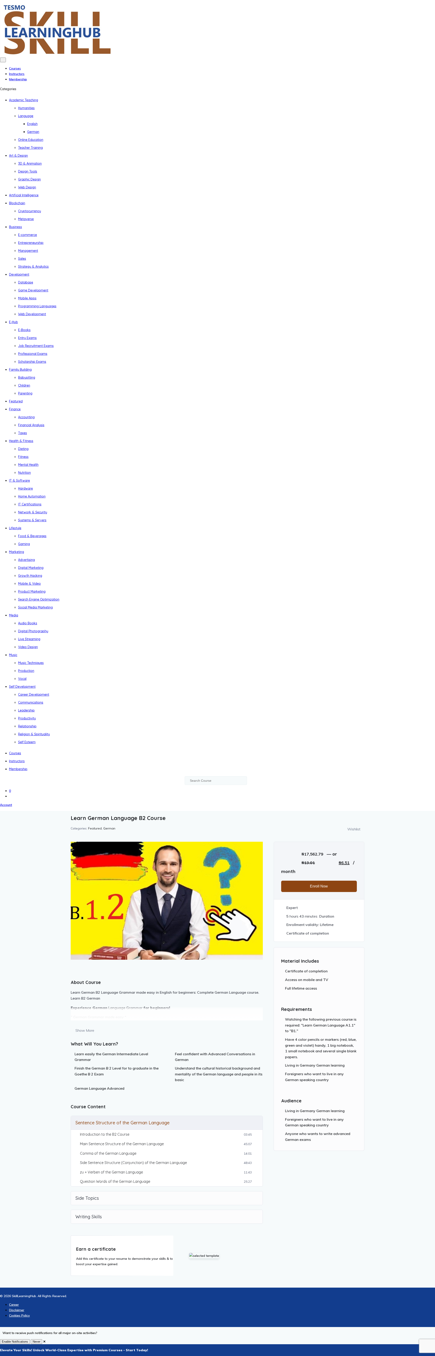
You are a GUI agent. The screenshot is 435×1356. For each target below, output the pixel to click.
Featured (16, 401)
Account (6, 805)
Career (14, 1305)
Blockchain (17, 203)
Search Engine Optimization (38, 599)
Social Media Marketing (35, 607)
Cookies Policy (19, 1315)
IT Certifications (29, 504)
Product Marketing (32, 591)
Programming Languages (37, 306)
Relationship (27, 726)
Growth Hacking (30, 576)
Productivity (27, 718)
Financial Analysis (31, 425)
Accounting (26, 417)
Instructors (16, 74)
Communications (30, 702)
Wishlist (353, 829)
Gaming (24, 544)
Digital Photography (33, 631)
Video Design (28, 647)
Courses (15, 68)
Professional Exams (32, 354)
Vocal (22, 679)
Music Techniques (31, 663)
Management (28, 251)
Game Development (33, 290)
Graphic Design (29, 179)
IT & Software (19, 480)
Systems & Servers (32, 520)
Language (25, 116)
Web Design (27, 187)
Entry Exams (27, 338)
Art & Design (18, 156)
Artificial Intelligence (24, 195)
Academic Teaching (23, 100)
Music (13, 655)
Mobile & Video (29, 584)
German (33, 132)
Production (26, 671)
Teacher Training (30, 148)
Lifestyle (15, 528)
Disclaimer (16, 1310)
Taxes (22, 433)
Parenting (25, 393)
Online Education (30, 140)
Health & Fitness (21, 441)
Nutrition (24, 473)
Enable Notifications (15, 1341)
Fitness (23, 457)
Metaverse (26, 219)
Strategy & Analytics (33, 266)
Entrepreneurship (31, 243)
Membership (18, 79)
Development (19, 274)
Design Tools (27, 171)
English (32, 124)
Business (15, 227)
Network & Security (32, 512)
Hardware (25, 488)
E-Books (24, 330)
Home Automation (32, 496)
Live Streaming (29, 639)
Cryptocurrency (29, 211)
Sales (22, 259)
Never (36, 1341)
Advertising (26, 560)
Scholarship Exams (32, 362)
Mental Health (28, 465)
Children (24, 385)
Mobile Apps (27, 298)
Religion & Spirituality (34, 734)
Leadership (26, 710)
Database (25, 282)
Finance (15, 409)
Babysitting (26, 377)
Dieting (23, 449)
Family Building (20, 370)
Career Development (33, 694)
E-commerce (27, 235)
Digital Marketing (31, 568)
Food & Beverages (32, 536)
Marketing (16, 552)
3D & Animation (30, 163)
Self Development (22, 687)
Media (13, 615)
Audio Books (27, 623)
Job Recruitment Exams (36, 346)
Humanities (26, 108)
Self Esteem (27, 742)
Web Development (32, 314)
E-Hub (13, 322)
